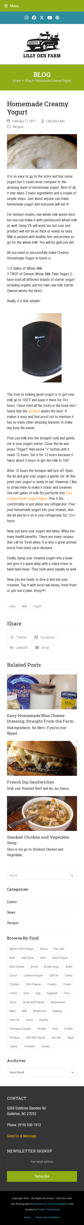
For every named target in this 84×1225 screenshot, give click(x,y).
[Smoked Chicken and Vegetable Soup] (42, 813)
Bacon (44, 948)
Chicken (14, 984)
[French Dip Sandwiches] (42, 758)
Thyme (13, 1046)
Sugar (70, 1037)
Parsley (41, 1028)
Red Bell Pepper (35, 1037)
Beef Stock (27, 957)
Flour (67, 993)
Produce (15, 1037)
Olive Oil (14, 1020)
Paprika (43, 1020)
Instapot (34, 411)
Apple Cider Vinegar (22, 948)
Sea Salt (56, 1037)
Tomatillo (29, 1046)
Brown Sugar (51, 966)
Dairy (12, 606)
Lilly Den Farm (55, 121)
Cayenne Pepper (33, 975)
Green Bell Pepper (34, 1002)
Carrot (13, 975)
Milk (24, 606)
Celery (68, 975)
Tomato (45, 1046)
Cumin (13, 993)
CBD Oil (53, 975)
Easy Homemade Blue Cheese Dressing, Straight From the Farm (40, 718)
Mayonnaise (58, 1002)
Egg (38, 993)
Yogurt (37, 606)
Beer (43, 957)
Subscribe (42, 1176)
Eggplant (52, 993)
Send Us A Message (21, 1136)
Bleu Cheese (17, 966)
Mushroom (39, 1011)
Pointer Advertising (49, 1209)
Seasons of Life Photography (50, 1203)
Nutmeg (57, 1011)
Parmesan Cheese (20, 1028)
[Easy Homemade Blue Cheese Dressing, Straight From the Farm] (42, 691)
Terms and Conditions (47, 1217)
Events (12, 902)
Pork (55, 1028)
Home (27, 1217)
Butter (69, 966)
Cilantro (52, 984)
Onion (29, 1020)
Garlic (13, 1002)
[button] (11, 5)
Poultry (68, 1028)
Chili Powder (33, 984)
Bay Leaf (59, 948)
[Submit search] (72, 875)
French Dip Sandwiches (30, 782)
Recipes (18, 127)
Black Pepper (60, 957)
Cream (67, 984)
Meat (12, 1011)
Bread (34, 966)
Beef (12, 957)
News (11, 912)
